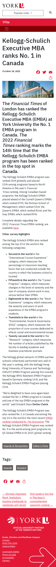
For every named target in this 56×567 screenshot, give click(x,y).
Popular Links (22, 13)
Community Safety (10, 551)
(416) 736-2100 (9, 543)
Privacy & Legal (9, 554)
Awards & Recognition (15, 445)
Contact (6, 540)
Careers (6, 560)
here (16, 227)
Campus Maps (8, 546)
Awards (7, 467)
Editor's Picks (40, 445)
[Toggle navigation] (6, 29)
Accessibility (8, 557)
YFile (5, 22)
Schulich (21, 467)
